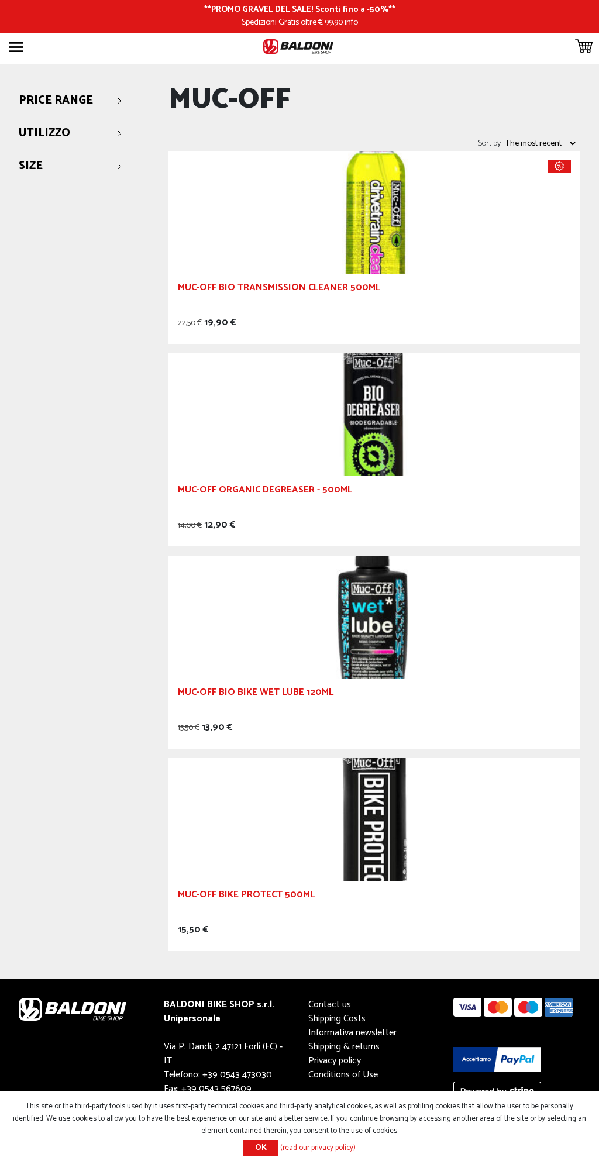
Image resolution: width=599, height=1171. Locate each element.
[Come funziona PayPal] (497, 1059)
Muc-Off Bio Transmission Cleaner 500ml (279, 289)
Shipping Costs (337, 1019)
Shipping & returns (344, 1047)
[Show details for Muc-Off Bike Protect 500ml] (374, 818)
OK (261, 1148)
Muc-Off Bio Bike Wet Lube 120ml (255, 694)
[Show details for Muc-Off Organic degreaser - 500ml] (374, 414)
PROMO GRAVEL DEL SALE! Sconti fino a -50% (299, 9)
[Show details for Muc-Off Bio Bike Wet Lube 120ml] (374, 616)
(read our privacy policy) (318, 1147)
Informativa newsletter (352, 1033)
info (351, 22)
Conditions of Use (343, 1075)
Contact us (329, 1004)
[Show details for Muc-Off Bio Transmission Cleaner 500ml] (374, 211)
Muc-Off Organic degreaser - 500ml (265, 491)
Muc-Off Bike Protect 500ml (246, 896)
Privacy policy (334, 1061)
